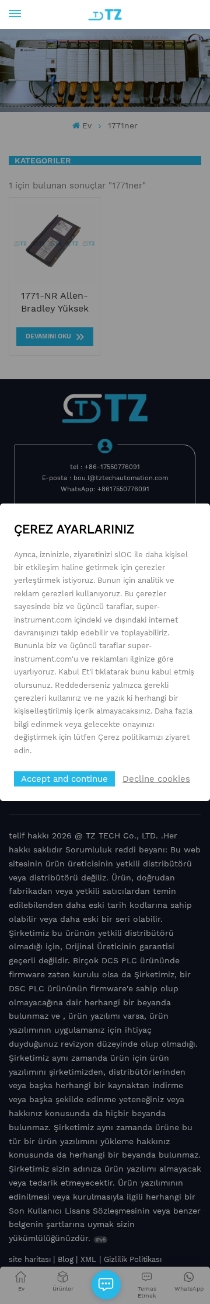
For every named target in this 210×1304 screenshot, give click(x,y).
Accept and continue (64, 779)
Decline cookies (156, 779)
